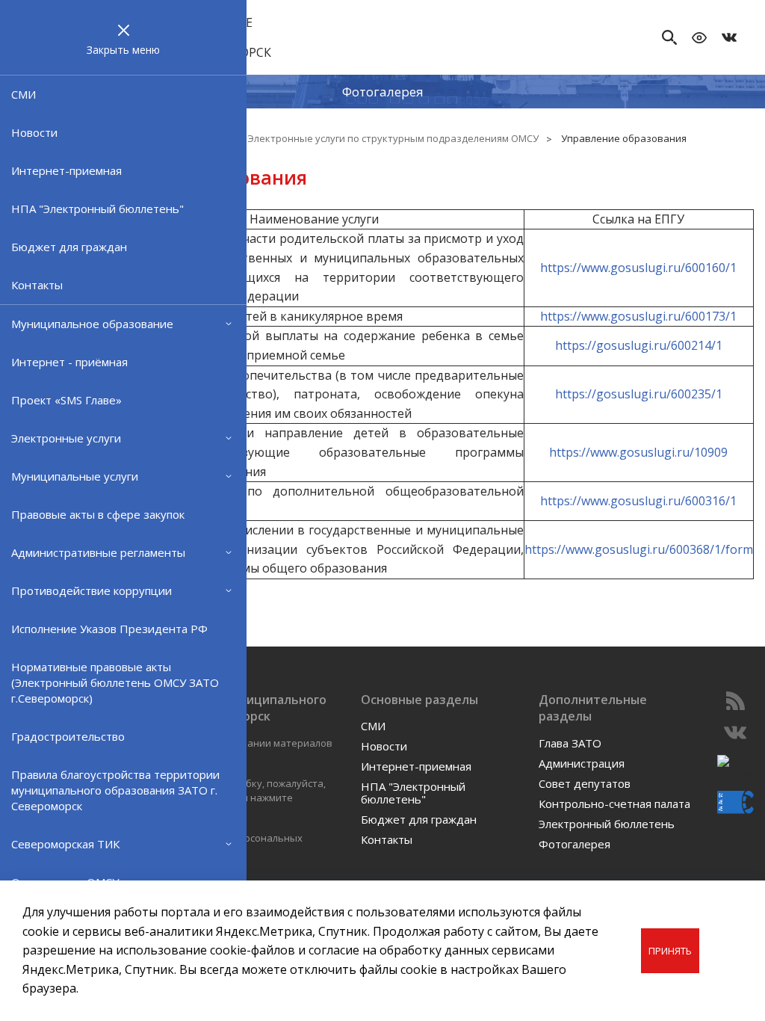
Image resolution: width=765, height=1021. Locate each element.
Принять (670, 950)
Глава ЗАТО (570, 742)
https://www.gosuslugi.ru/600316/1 (638, 501)
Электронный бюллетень (607, 823)
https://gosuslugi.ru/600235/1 (638, 394)
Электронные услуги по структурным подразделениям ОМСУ (393, 138)
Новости (34, 132)
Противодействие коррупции (91, 590)
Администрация (582, 763)
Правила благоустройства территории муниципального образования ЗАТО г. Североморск (115, 790)
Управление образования (624, 138)
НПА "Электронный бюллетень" (97, 208)
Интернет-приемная (66, 170)
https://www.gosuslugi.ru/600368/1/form (638, 549)
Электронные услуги (66, 438)
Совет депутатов (585, 783)
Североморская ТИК (65, 843)
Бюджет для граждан (69, 246)
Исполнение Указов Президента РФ (109, 628)
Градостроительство (68, 736)
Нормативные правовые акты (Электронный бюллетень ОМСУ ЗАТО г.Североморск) (115, 682)
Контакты (37, 284)
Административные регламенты (98, 552)
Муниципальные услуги (74, 476)
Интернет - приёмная (69, 361)
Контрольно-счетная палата (614, 803)
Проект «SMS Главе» (66, 399)
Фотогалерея (383, 91)
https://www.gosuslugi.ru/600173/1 (638, 316)
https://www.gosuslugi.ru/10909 (638, 452)
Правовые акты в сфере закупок (98, 514)
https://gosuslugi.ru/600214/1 (638, 345)
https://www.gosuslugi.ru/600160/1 (638, 267)
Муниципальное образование (92, 323)
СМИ (23, 94)
